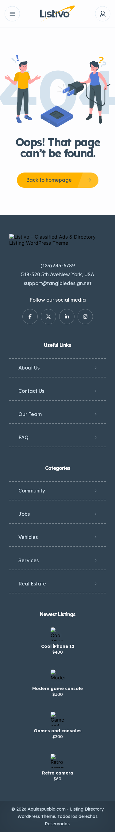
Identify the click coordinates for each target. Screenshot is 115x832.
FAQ (23, 437)
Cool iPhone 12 (57, 646)
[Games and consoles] (57, 719)
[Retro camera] (57, 761)
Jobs (24, 514)
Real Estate (32, 584)
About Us (29, 368)
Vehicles (28, 537)
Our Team (30, 414)
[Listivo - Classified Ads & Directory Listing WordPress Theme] (57, 14)
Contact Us (31, 391)
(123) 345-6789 (57, 265)
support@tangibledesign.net (57, 283)
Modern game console (57, 688)
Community (31, 491)
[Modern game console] (57, 676)
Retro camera (57, 773)
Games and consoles (58, 731)
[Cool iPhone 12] (57, 634)
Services (28, 560)
